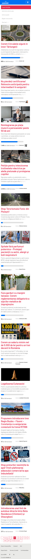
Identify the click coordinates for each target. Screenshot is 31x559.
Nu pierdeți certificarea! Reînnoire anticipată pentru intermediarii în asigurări (15, 84)
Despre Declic (4, 550)
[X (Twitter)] (14, 554)
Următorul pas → (16, 540)
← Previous (5, 538)
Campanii (15, 546)
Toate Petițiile (6, 7)
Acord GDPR (3, 554)
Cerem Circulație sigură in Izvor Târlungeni (14, 45)
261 (9, 540)
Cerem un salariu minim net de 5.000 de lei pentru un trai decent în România (15, 345)
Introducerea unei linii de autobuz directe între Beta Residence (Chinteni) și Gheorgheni (14, 512)
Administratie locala (8, 11)
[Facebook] (9, 554)
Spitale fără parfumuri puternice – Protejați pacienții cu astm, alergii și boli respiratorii (15, 250)
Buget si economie (7, 18)
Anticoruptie (5, 15)
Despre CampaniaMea (6, 546)
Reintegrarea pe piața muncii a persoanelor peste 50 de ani (15, 128)
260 (5, 540)
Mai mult (4, 22)
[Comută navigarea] (28, 2)
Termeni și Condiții (14, 550)
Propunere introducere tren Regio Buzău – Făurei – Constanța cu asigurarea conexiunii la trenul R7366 (15, 422)
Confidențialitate (24, 550)
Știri (21, 546)
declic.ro (8, 557)
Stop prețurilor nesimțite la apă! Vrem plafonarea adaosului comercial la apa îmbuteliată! (15, 469)
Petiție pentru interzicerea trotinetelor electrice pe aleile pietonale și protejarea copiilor (15, 169)
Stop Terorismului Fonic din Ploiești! (15, 210)
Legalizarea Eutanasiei (12, 383)
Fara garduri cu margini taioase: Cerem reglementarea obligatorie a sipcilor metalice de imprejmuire (15, 298)
